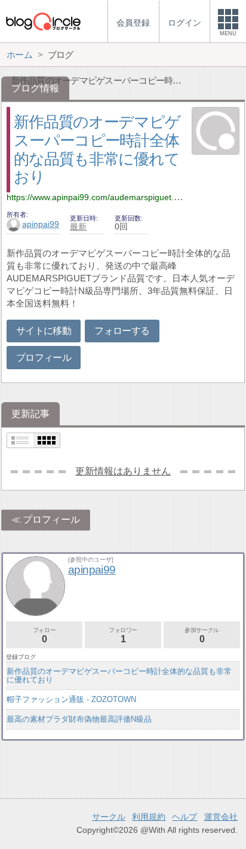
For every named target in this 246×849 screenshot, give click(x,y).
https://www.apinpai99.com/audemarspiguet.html (98, 197)
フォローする (121, 331)
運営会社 (221, 817)
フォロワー (123, 635)
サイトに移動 (43, 331)
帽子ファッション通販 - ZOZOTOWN (71, 699)
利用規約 (148, 817)
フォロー (44, 635)
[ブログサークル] (43, 21)
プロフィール (43, 358)
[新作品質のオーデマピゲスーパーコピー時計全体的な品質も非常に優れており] (215, 132)
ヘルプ (184, 817)
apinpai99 (40, 224)
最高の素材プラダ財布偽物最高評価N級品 (79, 719)
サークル (108, 817)
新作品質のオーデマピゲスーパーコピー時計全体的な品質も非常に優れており (119, 675)
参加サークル (201, 635)
